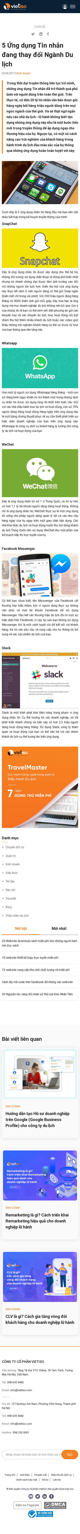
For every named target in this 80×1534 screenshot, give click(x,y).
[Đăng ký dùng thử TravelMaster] (40, 787)
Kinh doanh (13, 864)
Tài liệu (10, 881)
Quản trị (11, 856)
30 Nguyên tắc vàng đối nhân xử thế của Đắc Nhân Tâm (37, 994)
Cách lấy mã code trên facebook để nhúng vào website (37, 982)
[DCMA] (55, 1505)
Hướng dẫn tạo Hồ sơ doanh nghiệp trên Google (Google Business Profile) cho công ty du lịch (38, 1119)
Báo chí (10, 890)
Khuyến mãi (40, 1474)
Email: (17, 1390)
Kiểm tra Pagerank (27, 1505)
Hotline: (15, 1432)
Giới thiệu (25, 1474)
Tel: (13, 1382)
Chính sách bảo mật (26, 1479)
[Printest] (40, 34)
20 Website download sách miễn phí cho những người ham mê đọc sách (39, 943)
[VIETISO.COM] (15, 6)
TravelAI (11, 898)
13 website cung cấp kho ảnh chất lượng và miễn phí (36, 970)
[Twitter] (33, 34)
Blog (9, 907)
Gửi (70, 1454)
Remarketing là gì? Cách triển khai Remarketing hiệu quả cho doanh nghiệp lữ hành (37, 1221)
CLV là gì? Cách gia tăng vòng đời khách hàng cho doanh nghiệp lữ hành (40, 1319)
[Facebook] (48, 34)
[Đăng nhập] (65, 6)
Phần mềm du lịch (17, 915)
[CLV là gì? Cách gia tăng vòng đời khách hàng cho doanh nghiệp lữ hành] (40, 1277)
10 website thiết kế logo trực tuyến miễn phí (30, 957)
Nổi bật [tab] (21, 928)
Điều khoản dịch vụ (61, 1474)
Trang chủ (10, 1474)
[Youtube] (30, 1496)
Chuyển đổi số (15, 847)
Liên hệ (56, 1479)
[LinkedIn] (44, 1496)
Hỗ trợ (45, 1479)
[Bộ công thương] (40, 1514)
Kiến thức (12, 873)
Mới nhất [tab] (59, 928)
